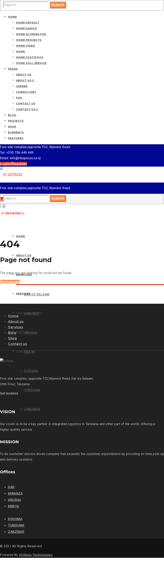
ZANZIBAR (16, 532)
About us (16, 321)
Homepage (10, 282)
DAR (11, 487)
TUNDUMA (16, 525)
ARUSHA (14, 500)
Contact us (17, 344)
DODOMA (15, 519)
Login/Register (13, 164)
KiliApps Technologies (36, 555)
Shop (12, 338)
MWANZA (15, 493)
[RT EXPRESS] (11, 174)
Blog (12, 333)
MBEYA (13, 506)
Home (13, 316)
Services (15, 327)
